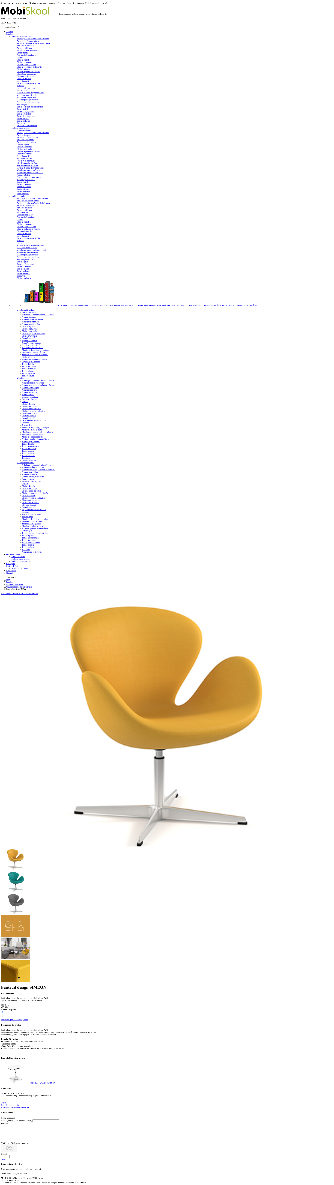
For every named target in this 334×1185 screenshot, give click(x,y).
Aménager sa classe (19, 568)
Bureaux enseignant (25, 215)
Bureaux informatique (26, 217)
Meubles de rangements (26, 97)
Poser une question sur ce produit (14, 1020)
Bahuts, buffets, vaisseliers (27, 50)
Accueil (9, 32)
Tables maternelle (24, 186)
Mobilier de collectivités (21, 36)
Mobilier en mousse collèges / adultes (32, 250)
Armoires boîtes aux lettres (28, 41)
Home (8, 580)
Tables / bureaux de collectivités (30, 107)
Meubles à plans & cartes (27, 95)
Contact (9, 573)
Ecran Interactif (23, 81)
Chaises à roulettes (24, 62)
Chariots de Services (25, 76)
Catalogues (10, 563)
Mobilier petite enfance (20, 128)
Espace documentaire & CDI (28, 83)
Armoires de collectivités (27, 125)
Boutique (10, 34)
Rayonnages (22, 104)
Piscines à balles (23, 175)
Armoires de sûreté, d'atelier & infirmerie (33, 43)
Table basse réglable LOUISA (42, 1083)
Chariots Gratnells (24, 154)
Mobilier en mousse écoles (27, 252)
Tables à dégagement (25, 111)
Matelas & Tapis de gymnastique (30, 93)
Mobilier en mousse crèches (28, 170)
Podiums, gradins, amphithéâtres (30, 102)
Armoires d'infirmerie (25, 140)
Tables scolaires (23, 273)
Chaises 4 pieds (23, 60)
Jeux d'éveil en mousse (26, 88)
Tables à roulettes (24, 114)
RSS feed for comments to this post (15, 1107)
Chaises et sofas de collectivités (29, 67)
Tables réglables (23, 121)
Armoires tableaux (24, 48)
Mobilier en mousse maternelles (30, 172)
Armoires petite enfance (26, 142)
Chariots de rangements (26, 74)
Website (4, 1123)
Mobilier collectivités (25, 463)
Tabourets (21, 123)
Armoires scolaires (24, 208)
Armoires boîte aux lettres (27, 137)
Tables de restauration (26, 116)
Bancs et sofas (22, 53)
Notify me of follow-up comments (15, 1143)
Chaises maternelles (25, 149)
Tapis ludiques (23, 194)
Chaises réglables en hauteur (28, 71)
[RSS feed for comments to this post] (11, 1088)
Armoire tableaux (24, 135)
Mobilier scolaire (18, 196)
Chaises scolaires (24, 278)
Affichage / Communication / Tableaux (33, 39)
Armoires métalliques (25, 46)
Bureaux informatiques (26, 55)
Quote (3, 1103)
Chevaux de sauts (24, 78)
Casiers (20, 57)
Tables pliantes (23, 118)
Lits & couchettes (24, 130)
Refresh (4, 1154)
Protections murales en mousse (29, 177)
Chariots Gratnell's (24, 231)
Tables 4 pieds (22, 109)
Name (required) (8, 1118)
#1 (2, 1093)
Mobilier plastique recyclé (27, 100)
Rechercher (11, 571)
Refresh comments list (10, 1105)
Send (3, 1159)
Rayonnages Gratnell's (26, 259)
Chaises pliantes (23, 69)
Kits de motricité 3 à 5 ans (27, 165)
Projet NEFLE (12, 566)
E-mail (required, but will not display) (16, 1121)
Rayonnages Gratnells (26, 179)
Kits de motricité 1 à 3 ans (27, 163)
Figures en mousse (24, 158)
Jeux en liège (22, 90)
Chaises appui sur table (26, 64)
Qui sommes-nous (13, 554)
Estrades (20, 86)
